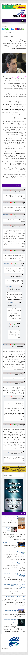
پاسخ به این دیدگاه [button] (5, 190)
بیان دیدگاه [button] (18, 185)
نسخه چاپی (4, 26)
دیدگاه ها (23, 185)
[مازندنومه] (19, 13)
